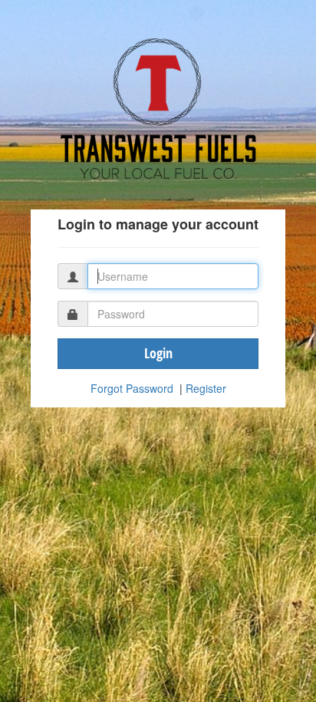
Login (158, 353)
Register (206, 388)
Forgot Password (132, 388)
